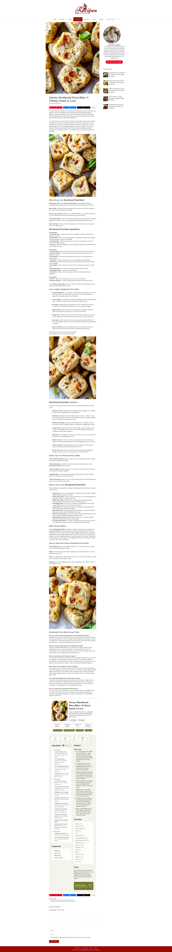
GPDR (91, 948)
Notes (91, 740)
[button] (69, 750)
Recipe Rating (52, 910)
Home (54, 19)
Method (74, 740)
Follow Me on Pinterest (115, 62)
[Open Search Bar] (118, 19)
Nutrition (83, 740)
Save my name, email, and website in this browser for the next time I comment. (70, 937)
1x (63, 745)
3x (68, 745)
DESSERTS (86, 19)
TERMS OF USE (86, 948)
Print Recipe (73, 720)
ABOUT (94, 19)
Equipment (65, 740)
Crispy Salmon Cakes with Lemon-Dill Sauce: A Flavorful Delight (62, 901)
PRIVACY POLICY (111, 19)
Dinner (70, 19)
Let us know (78, 886)
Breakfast (62, 19)
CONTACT (101, 19)
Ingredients (55, 740)
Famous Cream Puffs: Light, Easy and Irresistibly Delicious (62, 899)
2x (65, 745)
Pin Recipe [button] (81, 720)
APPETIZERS (78, 19)
